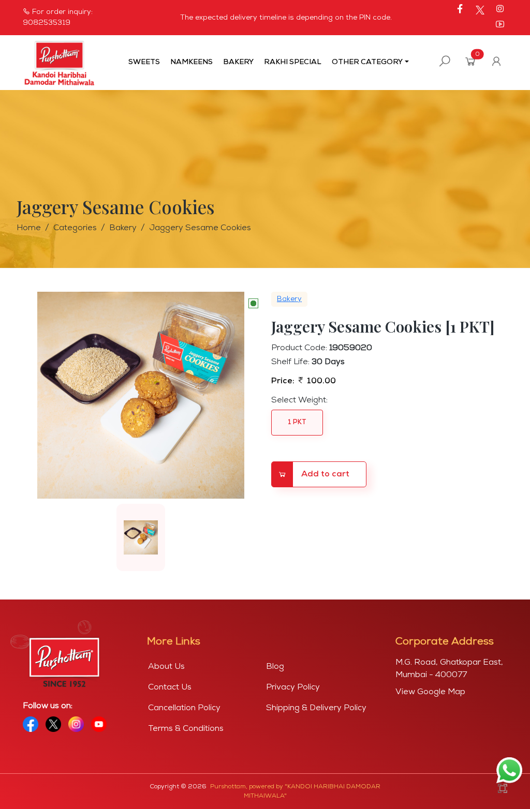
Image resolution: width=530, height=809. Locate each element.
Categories (75, 228)
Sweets (144, 62)
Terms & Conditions (186, 729)
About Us (166, 667)
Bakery (238, 62)
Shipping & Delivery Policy (316, 708)
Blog (275, 667)
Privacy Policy (293, 687)
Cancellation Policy (184, 708)
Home (29, 228)
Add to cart (325, 474)
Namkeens (191, 62)
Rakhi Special (292, 62)
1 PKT (297, 422)
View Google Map (430, 692)
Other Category (367, 62)
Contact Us (170, 687)
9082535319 (46, 23)
